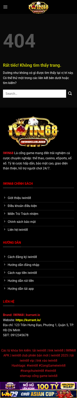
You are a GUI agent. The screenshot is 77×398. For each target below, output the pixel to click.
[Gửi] (70, 94)
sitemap (25, 376)
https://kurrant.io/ (28, 320)
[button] (5, 7)
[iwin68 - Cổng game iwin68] (38, 7)
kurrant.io (33, 315)
